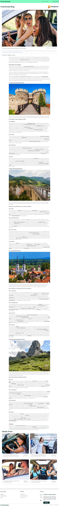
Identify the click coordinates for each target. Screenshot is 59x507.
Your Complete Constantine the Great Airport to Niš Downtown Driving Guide (11, 455)
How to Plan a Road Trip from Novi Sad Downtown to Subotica (39, 481)
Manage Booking (55, 1)
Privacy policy (22, 494)
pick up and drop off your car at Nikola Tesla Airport (19, 428)
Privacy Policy (50, 499)
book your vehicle (45, 426)
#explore (54, 6)
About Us (2, 494)
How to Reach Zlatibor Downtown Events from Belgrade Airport (11, 481)
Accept (46, 502)
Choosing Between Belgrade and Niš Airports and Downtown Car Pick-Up (38, 455)
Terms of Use (22, 497)
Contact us (42, 494)
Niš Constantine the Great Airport (39, 428)
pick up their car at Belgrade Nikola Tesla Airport (22, 76)
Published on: (25, 455)
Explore (9, 55)
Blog (43, 1)
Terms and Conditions (24, 495)
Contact (46, 1)
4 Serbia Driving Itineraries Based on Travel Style (14, 48)
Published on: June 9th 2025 (51, 47)
